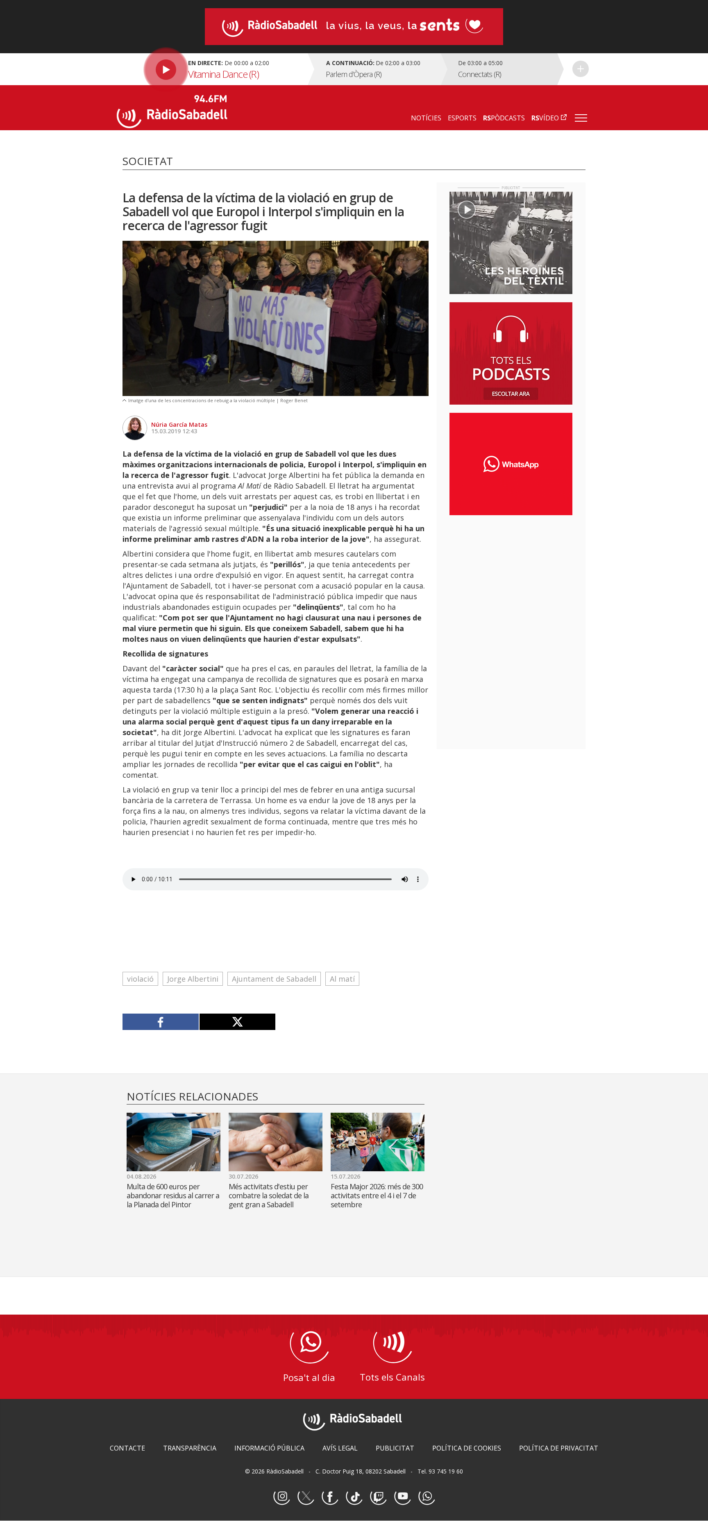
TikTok (354, 1496)
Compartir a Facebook (161, 1022)
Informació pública (269, 1448)
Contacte (127, 1448)
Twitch (378, 1496)
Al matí (342, 979)
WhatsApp (426, 1496)
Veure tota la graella (580, 69)
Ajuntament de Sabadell (274, 979)
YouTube (402, 1496)
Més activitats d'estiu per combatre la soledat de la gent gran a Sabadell (269, 1195)
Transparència (189, 1448)
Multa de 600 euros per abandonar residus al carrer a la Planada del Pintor (173, 1195)
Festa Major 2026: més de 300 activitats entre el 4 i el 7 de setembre (377, 1195)
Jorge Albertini (192, 979)
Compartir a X (237, 1022)
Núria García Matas (179, 424)
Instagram (281, 1496)
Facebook (329, 1496)
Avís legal (340, 1448)
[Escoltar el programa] (211, 69)
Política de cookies (466, 1448)
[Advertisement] (510, 574)
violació (140, 979)
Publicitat (395, 1448)
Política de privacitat (558, 1448)
